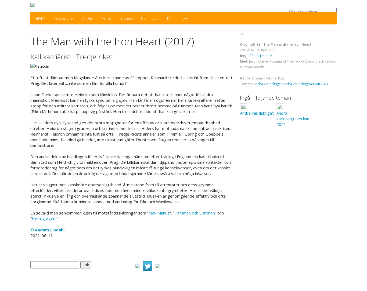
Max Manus (159, 213)
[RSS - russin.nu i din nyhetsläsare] (158, 265)
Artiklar (87, 18)
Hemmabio (150, 18)
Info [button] (182, 18)
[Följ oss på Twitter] (147, 265)
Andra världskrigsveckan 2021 (305, 84)
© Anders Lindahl (47, 229)
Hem (39, 18)
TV (169, 18)
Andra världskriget (268, 84)
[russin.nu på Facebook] (137, 265)
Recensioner (63, 18)
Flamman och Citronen (194, 213)
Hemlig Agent (44, 218)
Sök (85, 264)
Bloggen (126, 18)
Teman (106, 18)
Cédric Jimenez (260, 55)
